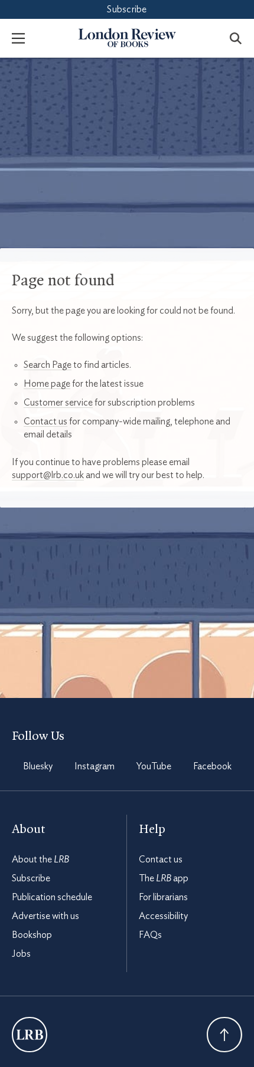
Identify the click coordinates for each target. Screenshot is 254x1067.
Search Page (47, 365)
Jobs (21, 954)
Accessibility (163, 916)
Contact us (45, 421)
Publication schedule (52, 897)
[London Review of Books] (29, 1034)
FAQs (150, 935)
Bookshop (32, 935)
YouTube (153, 766)
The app (163, 878)
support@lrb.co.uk (48, 475)
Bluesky (38, 766)
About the (40, 859)
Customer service (58, 402)
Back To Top (224, 1034)
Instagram (94, 766)
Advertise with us (45, 916)
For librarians (163, 897)
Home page (47, 383)
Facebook (212, 766)
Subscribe (126, 9)
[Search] (235, 38)
